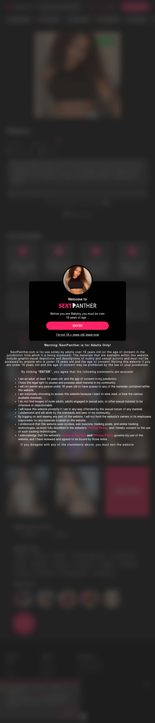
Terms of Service (73, 435)
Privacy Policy (103, 435)
